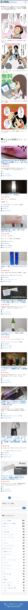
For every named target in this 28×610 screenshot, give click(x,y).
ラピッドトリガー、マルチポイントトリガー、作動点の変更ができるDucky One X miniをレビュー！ (13, 477)
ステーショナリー (7, 554)
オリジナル (5, 543)
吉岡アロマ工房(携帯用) (7, 245)
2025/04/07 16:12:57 (6, 456)
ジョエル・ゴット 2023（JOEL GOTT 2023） (12, 334)
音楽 (4, 557)
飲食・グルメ (6, 526)
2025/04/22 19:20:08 (6, 417)
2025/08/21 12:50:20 (6, 281)
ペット (4, 540)
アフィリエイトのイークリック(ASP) (14, 605)
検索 (24, 508)
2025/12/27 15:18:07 (6, 210)
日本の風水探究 (5, 206)
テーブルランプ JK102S (10, 195)
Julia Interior (5, 208)
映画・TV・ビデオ (7, 548)
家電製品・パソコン (7, 551)
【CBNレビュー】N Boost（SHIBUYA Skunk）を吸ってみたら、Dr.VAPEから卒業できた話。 (13, 402)
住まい (4, 576)
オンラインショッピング (8, 534)
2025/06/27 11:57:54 (6, 348)
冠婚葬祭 (5, 579)
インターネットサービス (8, 545)
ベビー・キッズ (6, 568)
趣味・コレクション (7, 582)
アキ (3, 171)
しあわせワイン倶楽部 (7, 346)
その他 (4, 590)
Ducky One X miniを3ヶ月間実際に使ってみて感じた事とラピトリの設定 (13, 301)
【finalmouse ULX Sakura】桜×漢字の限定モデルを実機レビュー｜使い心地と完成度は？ (14, 162)
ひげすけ (4, 413)
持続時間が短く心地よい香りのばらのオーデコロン (13, 230)
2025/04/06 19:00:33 (6, 491)
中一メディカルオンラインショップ (9, 279)
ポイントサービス (7, 565)
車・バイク (5, 562)
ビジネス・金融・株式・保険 (9, 588)
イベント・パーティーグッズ (9, 559)
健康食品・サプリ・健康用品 (9, 523)
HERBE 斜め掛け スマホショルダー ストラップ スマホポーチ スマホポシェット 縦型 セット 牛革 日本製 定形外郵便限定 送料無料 (13, 440)
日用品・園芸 (6, 531)
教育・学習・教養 (7, 573)
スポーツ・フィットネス (8, 537)
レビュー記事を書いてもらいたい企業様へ (14, 603)
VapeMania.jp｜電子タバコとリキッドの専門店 (12, 415)
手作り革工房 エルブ (7, 454)
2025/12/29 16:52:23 (6, 175)
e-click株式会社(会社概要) (14, 606)
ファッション (6, 529)
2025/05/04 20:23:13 (6, 382)
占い (4, 571)
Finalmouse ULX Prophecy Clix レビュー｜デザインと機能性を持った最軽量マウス (14, 368)
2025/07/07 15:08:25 (6, 314)
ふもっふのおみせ (6, 173)
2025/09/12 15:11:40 (6, 247)
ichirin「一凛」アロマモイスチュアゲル (14, 267)
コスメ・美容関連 (7, 520)
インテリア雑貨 (6, 585)
